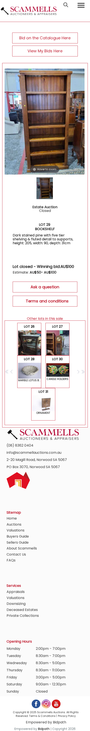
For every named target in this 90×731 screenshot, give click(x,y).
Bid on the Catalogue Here (45, 38)
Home (12, 518)
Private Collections (23, 615)
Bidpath (44, 729)
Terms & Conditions (42, 716)
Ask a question (45, 287)
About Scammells (22, 548)
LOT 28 (29, 369)
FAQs (11, 560)
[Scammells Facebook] (36, 703)
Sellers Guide (18, 542)
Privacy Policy (67, 716)
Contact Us (16, 554)
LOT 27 (57, 339)
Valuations (15, 530)
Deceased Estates (22, 609)
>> (83, 371)
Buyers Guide (18, 536)
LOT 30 (57, 369)
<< (7, 371)
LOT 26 (29, 339)
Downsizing (16, 603)
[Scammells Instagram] (46, 703)
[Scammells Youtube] (56, 703)
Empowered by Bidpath (46, 722)
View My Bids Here (45, 51)
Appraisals (16, 591)
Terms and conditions (47, 301)
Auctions (14, 524)
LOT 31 (43, 402)
